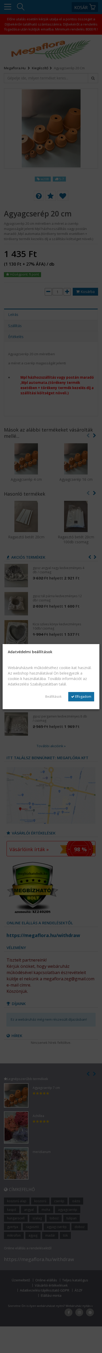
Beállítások (53, 696)
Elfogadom (82, 696)
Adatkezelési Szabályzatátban (33, 684)
